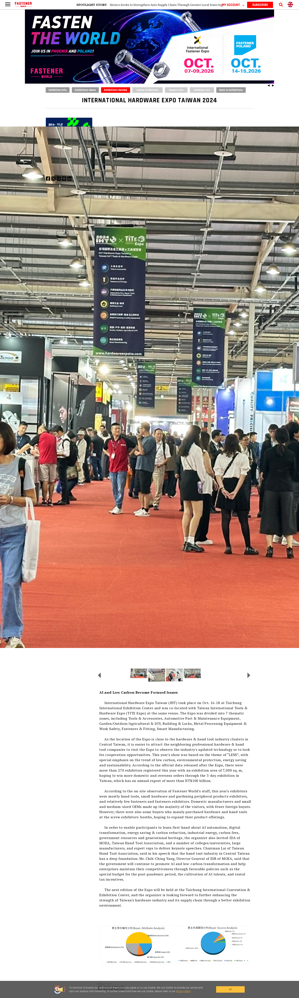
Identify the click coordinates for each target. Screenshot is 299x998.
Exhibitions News (85, 90)
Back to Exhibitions (231, 90)
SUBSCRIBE (260, 5)
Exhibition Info (58, 90)
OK (230, 989)
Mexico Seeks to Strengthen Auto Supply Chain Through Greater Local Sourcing (166, 5)
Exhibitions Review (115, 90)
